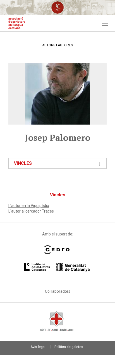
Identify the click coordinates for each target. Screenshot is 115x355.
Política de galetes (68, 347)
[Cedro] (57, 249)
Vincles (23, 163)
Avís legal (37, 347)
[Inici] (16, 23)
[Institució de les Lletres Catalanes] (57, 267)
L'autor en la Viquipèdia (28, 205)
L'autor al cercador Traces (31, 211)
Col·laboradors (57, 291)
